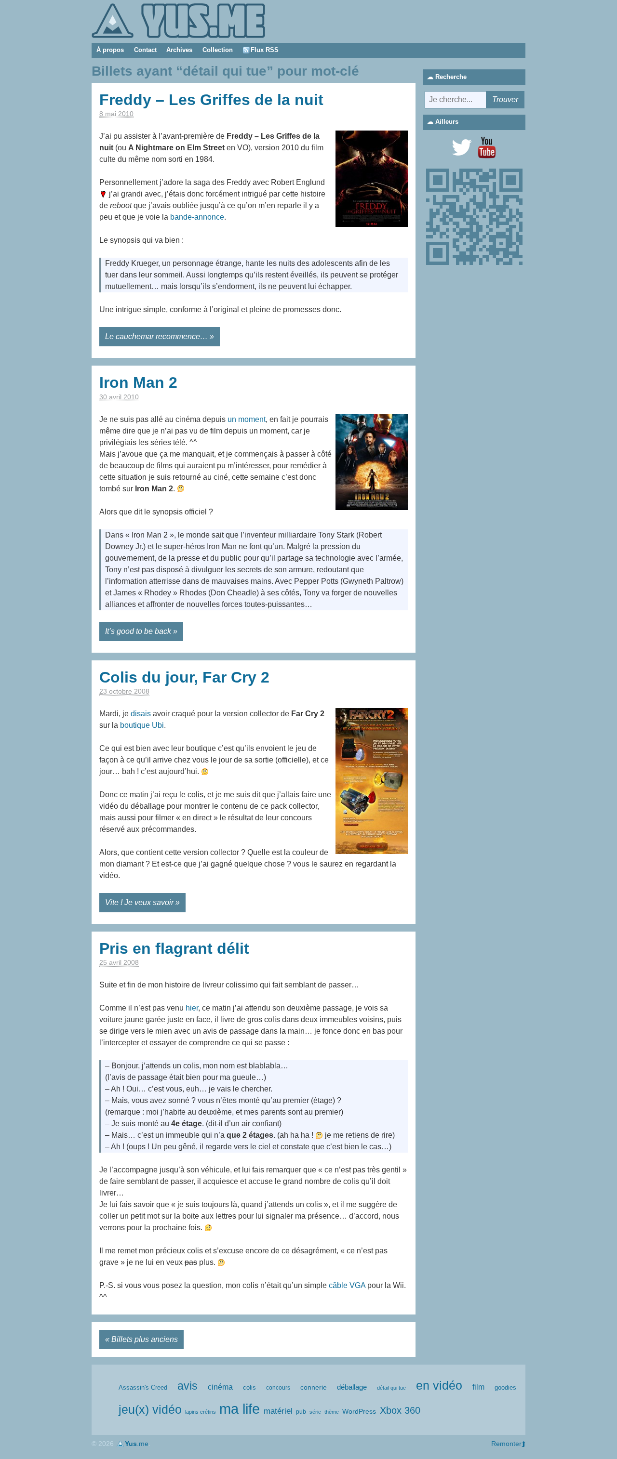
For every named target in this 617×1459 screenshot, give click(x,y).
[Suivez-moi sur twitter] (461, 147)
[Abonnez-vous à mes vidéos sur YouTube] (486, 147)
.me (136, 1443)
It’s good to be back (138, 631)
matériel (278, 1411)
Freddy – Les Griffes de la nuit (211, 99)
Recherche (451, 76)
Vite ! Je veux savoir (139, 902)
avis (187, 1386)
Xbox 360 (400, 1410)
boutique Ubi (142, 725)
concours (278, 1387)
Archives (179, 49)
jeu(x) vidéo (150, 1409)
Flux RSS (265, 49)
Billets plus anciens (144, 1339)
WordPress (359, 1411)
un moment (247, 419)
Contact (145, 49)
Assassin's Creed (143, 1387)
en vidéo (439, 1385)
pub (301, 1411)
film (478, 1387)
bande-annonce (197, 217)
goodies (505, 1387)
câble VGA (347, 1285)
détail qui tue (391, 1388)
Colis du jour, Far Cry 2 (184, 677)
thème (331, 1412)
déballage (352, 1387)
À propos (110, 49)
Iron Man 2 (138, 382)
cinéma (220, 1387)
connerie (313, 1387)
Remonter (506, 1443)
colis (249, 1387)
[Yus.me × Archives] (178, 20)
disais (141, 714)
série (315, 1412)
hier (192, 1008)
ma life (239, 1409)
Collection (217, 49)
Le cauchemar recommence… (156, 336)
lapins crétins (200, 1412)
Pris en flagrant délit (174, 948)
